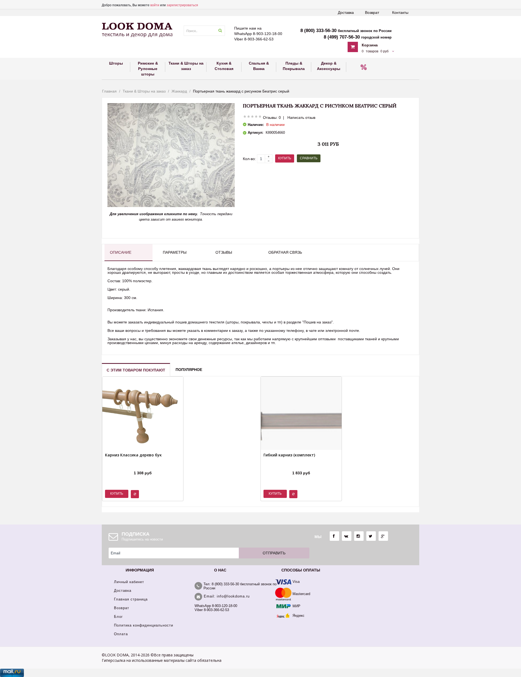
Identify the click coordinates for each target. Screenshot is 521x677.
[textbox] (204, 31)
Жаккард (179, 91)
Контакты (400, 12)
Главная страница (131, 599)
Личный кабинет (129, 582)
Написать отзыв (301, 117)
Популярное (189, 369)
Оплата (121, 634)
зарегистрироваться (182, 5)
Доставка (346, 12)
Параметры (174, 252)
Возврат (372, 12)
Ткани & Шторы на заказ (144, 91)
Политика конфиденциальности (143, 625)
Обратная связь (285, 252)
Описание (120, 252)
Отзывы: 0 (272, 117)
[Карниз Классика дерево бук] (133, 466)
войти (154, 5)
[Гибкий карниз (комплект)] (289, 466)
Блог (118, 617)
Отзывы (223, 252)
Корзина (370, 45)
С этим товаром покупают (136, 370)
